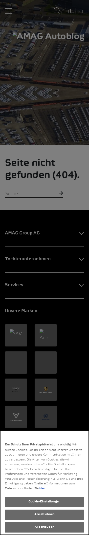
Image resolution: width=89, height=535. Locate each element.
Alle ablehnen (44, 514)
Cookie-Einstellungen (44, 501)
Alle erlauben (44, 527)
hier (42, 488)
